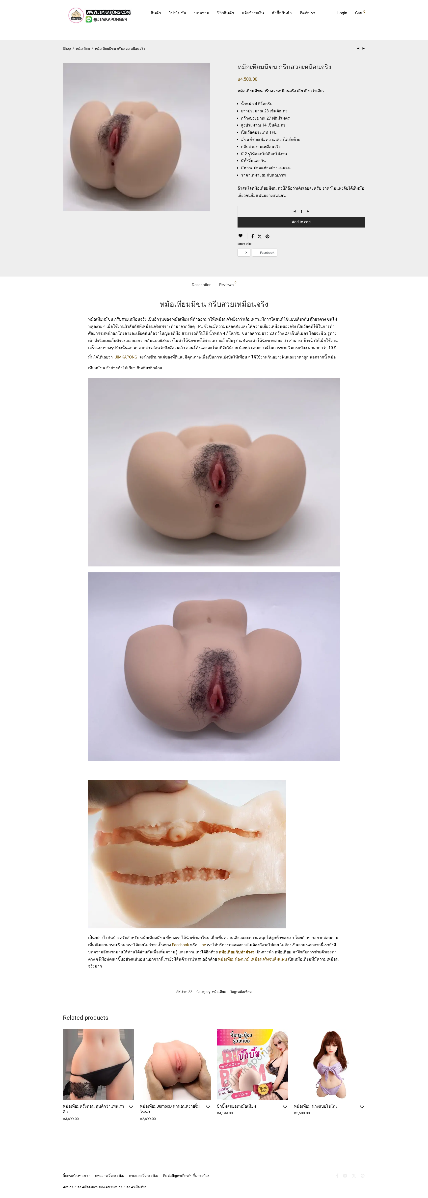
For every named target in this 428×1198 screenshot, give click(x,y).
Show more (89, 1119)
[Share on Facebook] (252, 236)
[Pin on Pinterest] (268, 236)
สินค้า (156, 13)
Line (202, 945)
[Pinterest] (363, 1175)
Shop (67, 49)
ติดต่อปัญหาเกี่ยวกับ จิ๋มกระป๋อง (186, 1176)
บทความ (201, 13)
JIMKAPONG (126, 357)
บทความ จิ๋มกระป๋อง (110, 1176)
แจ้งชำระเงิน (253, 13)
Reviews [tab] (228, 284)
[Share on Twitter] (259, 236)
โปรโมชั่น (177, 13)
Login (342, 13)
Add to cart (301, 222)
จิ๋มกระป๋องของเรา (76, 1176)
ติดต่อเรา (307, 13)
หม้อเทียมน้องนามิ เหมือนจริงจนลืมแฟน (252, 959)
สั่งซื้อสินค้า (282, 13)
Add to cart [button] (70, 1119)
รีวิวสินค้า (225, 13)
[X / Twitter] (354, 1175)
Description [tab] (202, 284)
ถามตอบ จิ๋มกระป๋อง (144, 1176)
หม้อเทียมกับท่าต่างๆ (237, 952)
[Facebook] (337, 1175)
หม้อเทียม (83, 49)
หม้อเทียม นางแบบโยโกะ (316, 1106)
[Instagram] (345, 1175)
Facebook (180, 945)
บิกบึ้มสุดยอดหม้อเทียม (236, 1106)
